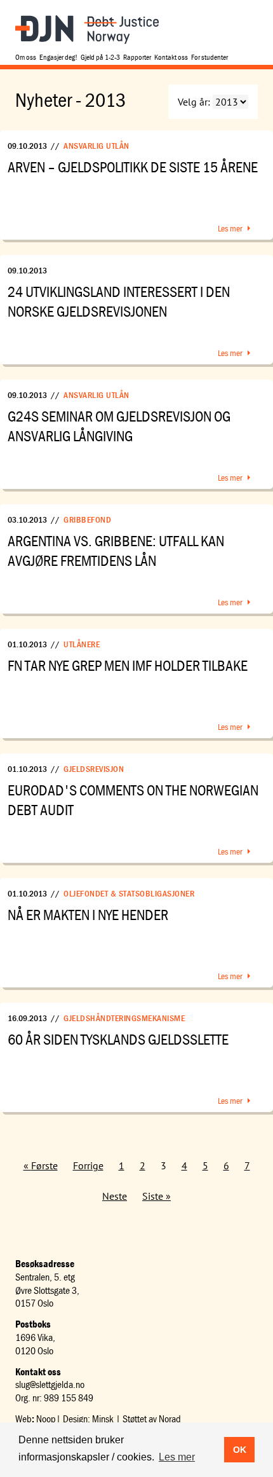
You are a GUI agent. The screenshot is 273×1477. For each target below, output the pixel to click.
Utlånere (81, 644)
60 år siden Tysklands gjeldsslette (118, 1039)
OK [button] (239, 1450)
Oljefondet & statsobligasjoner (128, 893)
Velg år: (194, 101)
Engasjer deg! (58, 57)
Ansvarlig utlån (96, 145)
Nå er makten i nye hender (88, 914)
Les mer (230, 228)
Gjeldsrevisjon (93, 768)
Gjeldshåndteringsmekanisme (124, 1018)
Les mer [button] (177, 1457)
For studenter (209, 57)
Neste (114, 1196)
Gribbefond (87, 519)
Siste (152, 1196)
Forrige (88, 1165)
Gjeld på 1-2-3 (100, 57)
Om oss (25, 57)
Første (44, 1165)
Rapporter (137, 57)
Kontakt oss (171, 57)
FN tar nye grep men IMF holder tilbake (128, 665)
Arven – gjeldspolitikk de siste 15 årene (133, 167)
